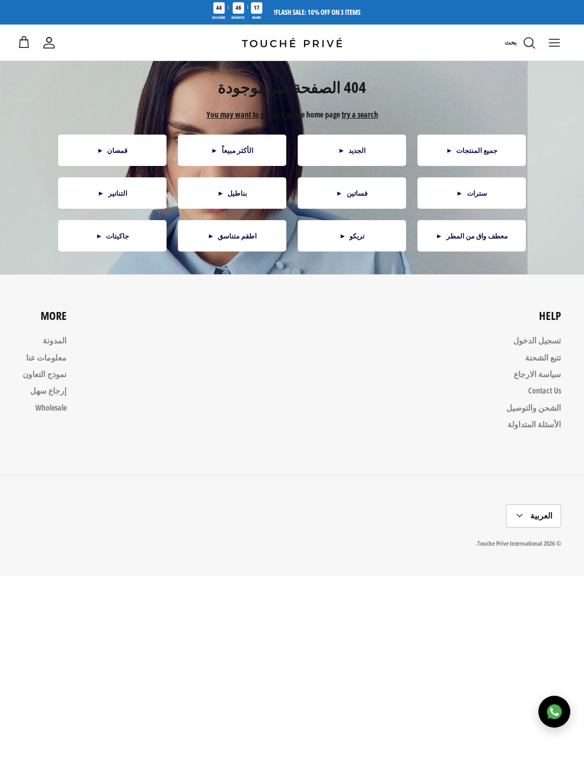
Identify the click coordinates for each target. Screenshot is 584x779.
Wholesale (51, 407)
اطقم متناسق (232, 236)
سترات (471, 193)
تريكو (352, 236)
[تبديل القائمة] (554, 42)
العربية (541, 515)
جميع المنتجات (472, 150)
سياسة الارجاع (537, 373)
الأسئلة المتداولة (534, 424)
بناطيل (232, 193)
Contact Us (544, 390)
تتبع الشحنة (543, 357)
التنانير (112, 193)
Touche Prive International (509, 543)
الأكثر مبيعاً (232, 150)
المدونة (55, 340)
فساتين (352, 193)
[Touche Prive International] (292, 42)
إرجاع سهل (48, 390)
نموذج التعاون (45, 373)
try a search (360, 114)
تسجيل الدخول (537, 340)
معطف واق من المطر (472, 236)
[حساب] (49, 43)
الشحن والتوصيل (533, 407)
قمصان (112, 150)
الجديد (352, 150)
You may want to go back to (249, 114)
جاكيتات (112, 236)
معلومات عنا (46, 357)
